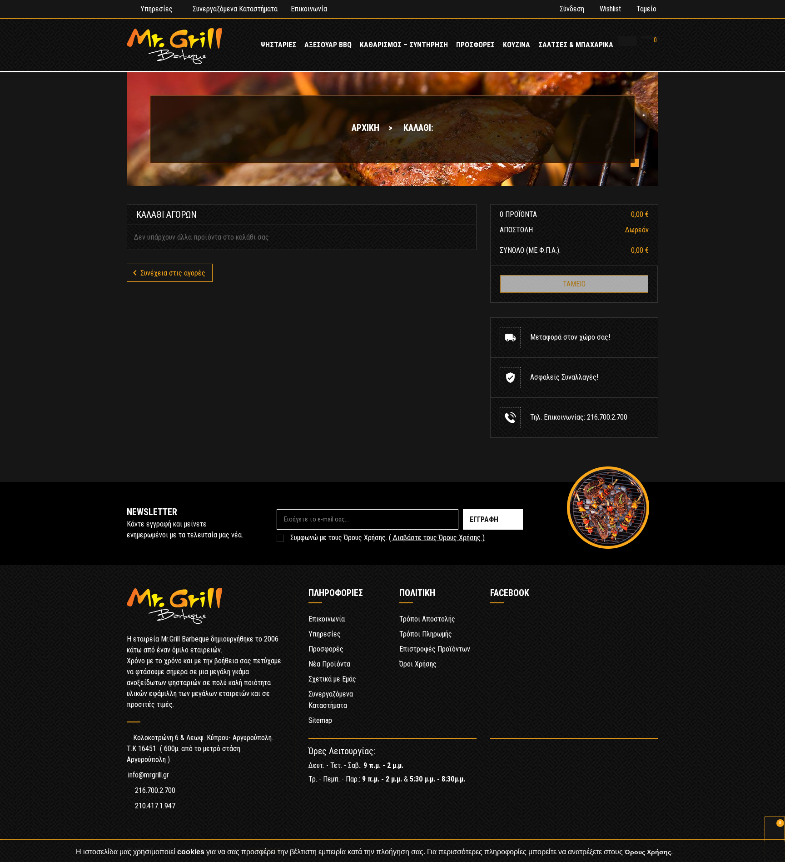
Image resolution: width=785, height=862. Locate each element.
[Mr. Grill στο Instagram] (651, 755)
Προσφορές (325, 649)
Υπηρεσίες (156, 9)
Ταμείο (646, 9)
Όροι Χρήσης (418, 664)
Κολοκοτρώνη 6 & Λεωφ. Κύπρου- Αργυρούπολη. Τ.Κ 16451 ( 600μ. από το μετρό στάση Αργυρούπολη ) (200, 748)
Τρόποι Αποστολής (427, 619)
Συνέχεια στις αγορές (167, 272)
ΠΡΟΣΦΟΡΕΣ (475, 44)
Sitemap (320, 720)
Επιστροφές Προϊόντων (434, 649)
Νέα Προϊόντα (329, 664)
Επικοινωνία (309, 9)
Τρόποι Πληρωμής (425, 634)
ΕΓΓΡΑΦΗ (484, 519)
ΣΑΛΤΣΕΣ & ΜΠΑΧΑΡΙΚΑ (575, 44)
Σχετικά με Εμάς (332, 679)
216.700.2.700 (155, 790)
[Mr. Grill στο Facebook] (624, 755)
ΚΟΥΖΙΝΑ (516, 44)
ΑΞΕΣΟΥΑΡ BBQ (328, 44)
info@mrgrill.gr (148, 775)
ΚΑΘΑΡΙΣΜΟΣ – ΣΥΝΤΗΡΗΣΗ (404, 44)
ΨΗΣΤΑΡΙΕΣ (278, 44)
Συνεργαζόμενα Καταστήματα (235, 9)
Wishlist (610, 9)
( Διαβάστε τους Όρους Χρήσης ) (437, 537)
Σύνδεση (572, 9)
